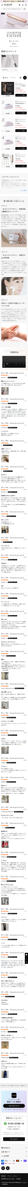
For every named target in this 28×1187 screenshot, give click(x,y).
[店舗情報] (20, 5)
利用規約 (3, 1176)
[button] (26, 958)
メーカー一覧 (9, 1085)
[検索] (25, 9)
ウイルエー (15, 46)
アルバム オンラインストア (17, 373)
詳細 (23, 1)
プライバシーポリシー (12, 1176)
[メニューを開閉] (2, 5)
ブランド (3, 13)
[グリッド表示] (20, 78)
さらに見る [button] (4, 417)
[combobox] (14, 9)
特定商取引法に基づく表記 (7, 1178)
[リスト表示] (25, 78)
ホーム (3, 1085)
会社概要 (18, 1178)
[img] (4, 375)
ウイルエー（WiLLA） (19, 1085)
